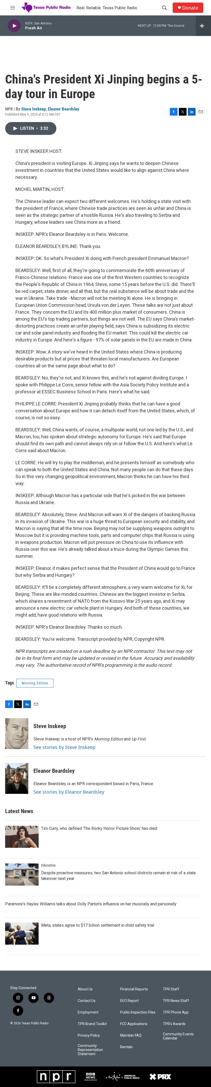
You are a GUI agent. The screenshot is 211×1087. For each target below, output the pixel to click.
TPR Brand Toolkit (92, 1024)
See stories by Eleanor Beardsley (68, 792)
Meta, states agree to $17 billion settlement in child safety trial (97, 925)
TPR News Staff (176, 1001)
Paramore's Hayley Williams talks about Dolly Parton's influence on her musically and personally (91, 904)
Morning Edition (35, 683)
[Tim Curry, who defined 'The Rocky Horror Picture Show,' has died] (22, 837)
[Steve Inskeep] (16, 733)
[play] (14, 26)
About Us (85, 989)
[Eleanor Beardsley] (16, 778)
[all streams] (203, 25)
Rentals (126, 1047)
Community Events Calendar (178, 1036)
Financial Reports (134, 989)
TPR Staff (171, 989)
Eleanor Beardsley (63, 109)
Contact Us (86, 1001)
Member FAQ (131, 1035)
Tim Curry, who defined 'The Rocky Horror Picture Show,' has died (99, 828)
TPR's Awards (174, 1024)
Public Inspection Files (137, 1012)
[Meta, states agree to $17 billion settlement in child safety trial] (22, 934)
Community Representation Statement (90, 1050)
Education (48, 865)
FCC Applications (133, 1024)
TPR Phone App (176, 1012)
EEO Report (129, 1001)
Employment (88, 1012)
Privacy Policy (89, 1035)
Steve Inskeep (33, 109)
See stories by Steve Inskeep (64, 747)
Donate (190, 8)
